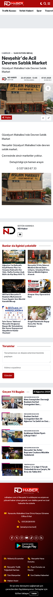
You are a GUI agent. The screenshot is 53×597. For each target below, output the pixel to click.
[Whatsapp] (36, 538)
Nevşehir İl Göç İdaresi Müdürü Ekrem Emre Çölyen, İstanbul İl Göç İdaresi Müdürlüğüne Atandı (38, 269)
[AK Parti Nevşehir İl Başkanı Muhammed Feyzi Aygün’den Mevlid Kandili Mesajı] (13, 286)
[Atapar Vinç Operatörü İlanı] (39, 286)
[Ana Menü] (49, 4)
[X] (17, 538)
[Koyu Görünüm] (41, 4)
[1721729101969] (26, 188)
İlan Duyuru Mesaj (23, 53)
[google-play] (27, 546)
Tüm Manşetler (14, 575)
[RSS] (41, 538)
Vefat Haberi (26, 11)
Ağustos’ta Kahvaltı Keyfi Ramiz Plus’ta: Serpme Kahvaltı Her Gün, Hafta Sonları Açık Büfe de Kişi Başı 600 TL (13, 269)
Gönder (8, 375)
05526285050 (28, 522)
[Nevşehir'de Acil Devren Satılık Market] (26, 98)
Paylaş (8, 118)
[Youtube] (26, 538)
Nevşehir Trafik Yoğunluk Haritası (12, 568)
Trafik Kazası (9, 11)
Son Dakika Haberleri (40, 575)
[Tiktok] (31, 538)
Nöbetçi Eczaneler (15, 559)
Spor (39, 11)
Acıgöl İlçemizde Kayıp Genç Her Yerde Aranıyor (38, 324)
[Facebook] (12, 538)
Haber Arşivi (12, 581)
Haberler (6, 53)
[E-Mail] (20, 234)
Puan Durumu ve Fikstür (36, 568)
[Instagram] (21, 538)
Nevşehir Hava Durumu (36, 560)
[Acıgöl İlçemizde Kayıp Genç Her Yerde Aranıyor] (39, 313)
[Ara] (44, 4)
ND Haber (23, 229)
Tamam (34, 593)
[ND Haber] (14, 4)
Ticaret (49, 11)
